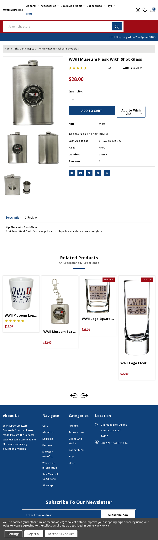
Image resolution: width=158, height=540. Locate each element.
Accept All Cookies (61, 534)
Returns (47, 445)
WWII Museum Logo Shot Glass (21, 315)
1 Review (31, 217)
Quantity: (76, 91)
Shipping (47, 438)
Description (13, 217)
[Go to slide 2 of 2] (74, 395)
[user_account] (137, 10)
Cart (45, 425)
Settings (13, 534)
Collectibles (94, 6)
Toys (109, 6)
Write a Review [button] (132, 68)
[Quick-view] (16, 291)
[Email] (80, 173)
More (29, 13)
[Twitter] (89, 173)
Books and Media (71, 6)
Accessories (48, 6)
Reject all (33, 534)
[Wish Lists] (144, 10)
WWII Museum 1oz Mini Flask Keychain (59, 332)
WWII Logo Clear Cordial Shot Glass (136, 363)
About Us (48, 432)
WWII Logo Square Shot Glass (98, 319)
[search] (117, 26)
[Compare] (26, 291)
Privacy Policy (100, 525)
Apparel (31, 6)
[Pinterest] (107, 173)
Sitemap (47, 485)
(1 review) (105, 68)
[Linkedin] (98, 173)
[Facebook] (72, 173)
